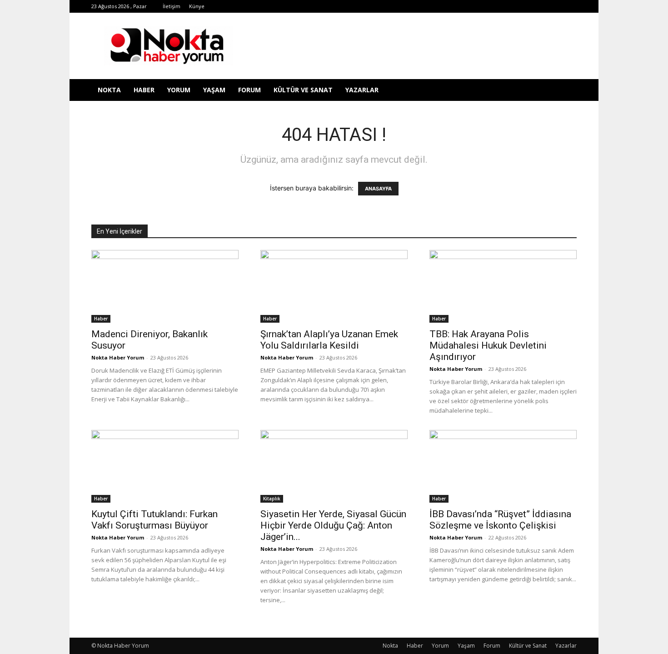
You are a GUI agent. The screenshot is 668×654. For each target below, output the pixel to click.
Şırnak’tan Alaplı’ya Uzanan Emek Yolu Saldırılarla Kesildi (329, 340)
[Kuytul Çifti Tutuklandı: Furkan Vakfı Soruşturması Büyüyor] (165, 466)
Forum (249, 89)
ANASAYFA (378, 188)
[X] (510, 6)
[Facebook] (450, 6)
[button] (566, 90)
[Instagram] (480, 6)
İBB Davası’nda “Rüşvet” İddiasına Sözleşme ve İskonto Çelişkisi (500, 520)
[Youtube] (540, 6)
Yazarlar (362, 89)
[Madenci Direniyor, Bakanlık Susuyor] (165, 286)
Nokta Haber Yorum (117, 357)
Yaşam (214, 89)
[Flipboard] (465, 6)
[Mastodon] (570, 6)
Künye (196, 6)
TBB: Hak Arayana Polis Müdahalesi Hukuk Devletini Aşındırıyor (488, 345)
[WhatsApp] (525, 6)
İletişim (171, 6)
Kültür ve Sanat (303, 89)
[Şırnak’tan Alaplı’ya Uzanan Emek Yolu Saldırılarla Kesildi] (334, 286)
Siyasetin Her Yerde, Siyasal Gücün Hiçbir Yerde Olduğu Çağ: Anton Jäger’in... (333, 525)
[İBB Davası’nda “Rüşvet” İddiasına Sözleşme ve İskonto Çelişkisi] (503, 466)
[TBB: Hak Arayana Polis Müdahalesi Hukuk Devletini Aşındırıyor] (503, 286)
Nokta (109, 89)
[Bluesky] (555, 6)
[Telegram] (495, 6)
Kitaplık (271, 498)
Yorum (178, 89)
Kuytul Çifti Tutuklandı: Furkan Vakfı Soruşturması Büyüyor (154, 520)
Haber (144, 89)
